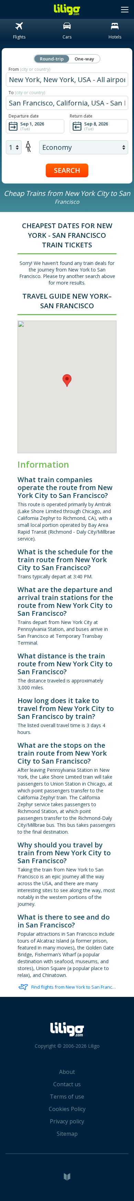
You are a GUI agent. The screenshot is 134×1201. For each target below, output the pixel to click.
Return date (81, 116)
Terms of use (67, 1096)
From (29, 69)
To (27, 93)
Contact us (67, 1084)
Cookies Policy (67, 1109)
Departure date (24, 116)
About (67, 1072)
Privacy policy (67, 1121)
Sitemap (67, 1133)
